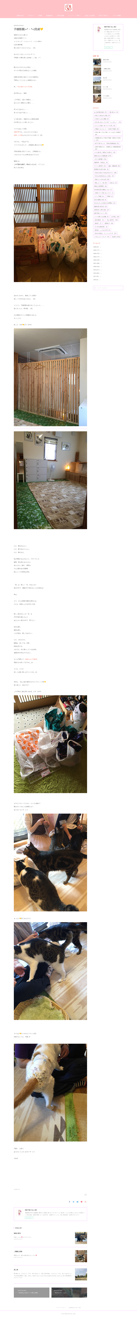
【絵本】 (97, 223)
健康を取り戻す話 (100, 206)
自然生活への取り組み (101, 209)
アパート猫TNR (100, 166)
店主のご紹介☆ (103, 15)
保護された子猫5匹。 (32, 659)
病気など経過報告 (100, 186)
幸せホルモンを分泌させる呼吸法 (104, 203)
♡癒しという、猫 (100, 183)
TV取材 (110, 196)
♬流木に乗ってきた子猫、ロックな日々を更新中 (107, 133)
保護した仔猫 (18, 135)
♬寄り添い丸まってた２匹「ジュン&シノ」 (107, 122)
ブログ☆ (31, 15)
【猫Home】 (20, 15)
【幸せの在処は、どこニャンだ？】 (105, 233)
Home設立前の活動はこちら (103, 189)
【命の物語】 (99, 220)
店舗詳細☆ (49, 15)
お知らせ (113, 183)
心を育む (115, 216)
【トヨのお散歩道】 (100, 226)
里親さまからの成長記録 (102, 156)
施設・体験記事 (114, 166)
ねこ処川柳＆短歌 (100, 112)
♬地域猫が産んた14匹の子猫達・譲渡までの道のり (107, 139)
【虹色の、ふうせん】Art (102, 230)
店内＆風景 (60, 15)
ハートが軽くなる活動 (101, 216)
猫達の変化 (17, 1233)
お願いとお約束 (90, 15)
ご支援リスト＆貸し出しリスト (103, 193)
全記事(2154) (17, 1189)
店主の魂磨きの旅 (100, 199)
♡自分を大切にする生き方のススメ (105, 172)
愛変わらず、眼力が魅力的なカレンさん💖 (25, 1255)
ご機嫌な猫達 (18, 1251)
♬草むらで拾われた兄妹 (102, 115)
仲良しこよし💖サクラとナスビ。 (23, 1237)
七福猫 (40, 15)
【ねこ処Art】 (112, 220)
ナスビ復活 (106, 96)
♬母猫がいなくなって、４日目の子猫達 (106, 129)
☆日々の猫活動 (100, 159)
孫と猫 (16, 1270)
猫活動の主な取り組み (101, 169)
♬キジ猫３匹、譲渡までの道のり (104, 152)
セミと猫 (105, 87)
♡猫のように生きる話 (101, 179)
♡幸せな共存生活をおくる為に (104, 176)
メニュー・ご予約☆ (74, 15)
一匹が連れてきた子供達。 (25, 87)
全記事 (116, 237)
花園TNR (17, 132)
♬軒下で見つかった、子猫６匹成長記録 (106, 143)
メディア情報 (116, 15)
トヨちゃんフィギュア (101, 237)
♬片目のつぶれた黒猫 (101, 119)
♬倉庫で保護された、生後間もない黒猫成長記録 (107, 148)
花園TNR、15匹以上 (101, 162)
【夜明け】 (108, 223)
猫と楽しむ (114, 112)
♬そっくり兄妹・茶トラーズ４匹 (104, 125)
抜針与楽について (100, 213)
